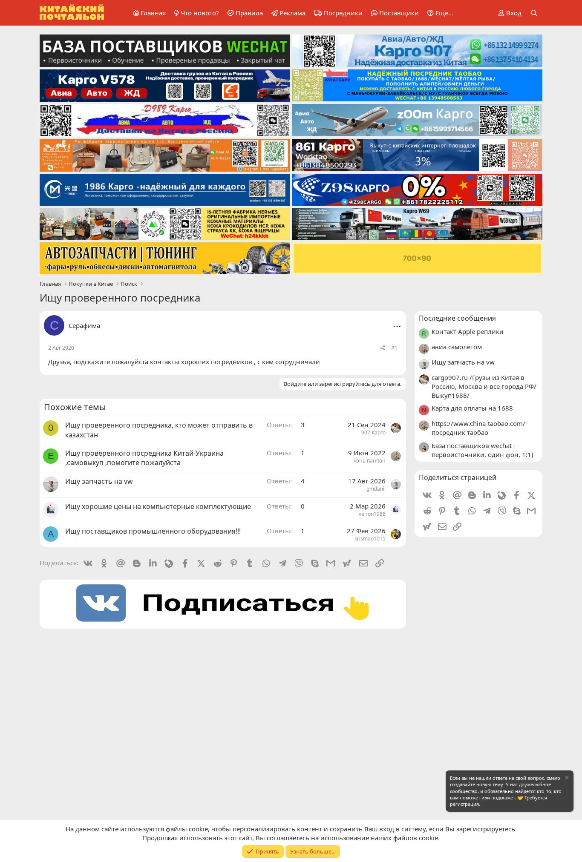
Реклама (292, 13)
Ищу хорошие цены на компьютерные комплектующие (158, 506)
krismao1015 (370, 538)
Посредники (343, 13)
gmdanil (376, 488)
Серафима (84, 325)
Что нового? (200, 13)
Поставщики (399, 13)
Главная (153, 13)
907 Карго (373, 432)
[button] (439, 13)
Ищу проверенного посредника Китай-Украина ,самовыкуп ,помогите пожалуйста (144, 457)
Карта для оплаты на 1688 (472, 408)
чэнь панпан (370, 460)
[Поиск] (534, 13)
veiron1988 (372, 513)
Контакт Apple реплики (468, 331)
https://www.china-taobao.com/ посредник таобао (478, 428)
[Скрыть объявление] (566, 779)
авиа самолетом (457, 346)
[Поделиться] (382, 348)
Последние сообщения (457, 318)
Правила (249, 13)
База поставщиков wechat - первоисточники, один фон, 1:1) (482, 450)
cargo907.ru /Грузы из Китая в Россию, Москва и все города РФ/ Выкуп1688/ (484, 386)
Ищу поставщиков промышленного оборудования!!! (153, 531)
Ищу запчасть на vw (99, 481)
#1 (394, 347)
